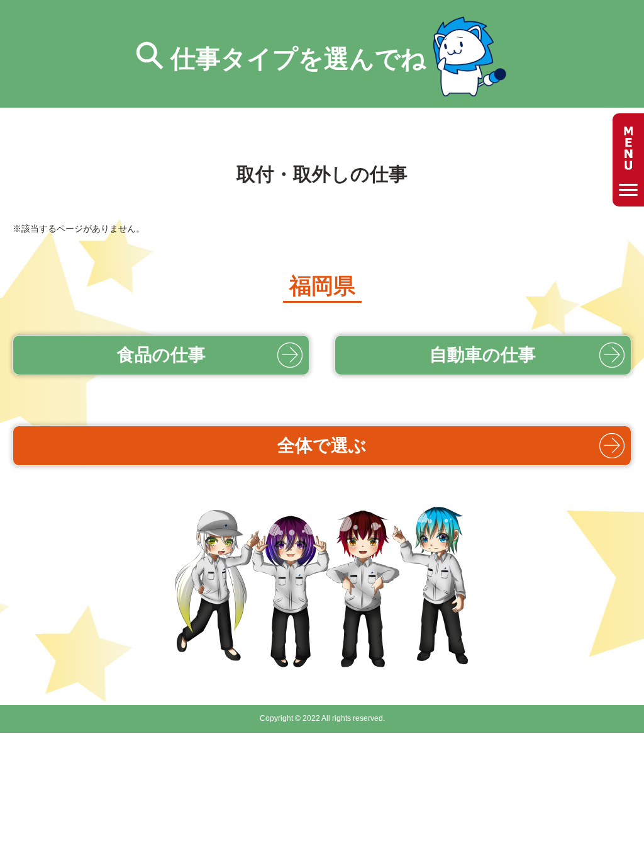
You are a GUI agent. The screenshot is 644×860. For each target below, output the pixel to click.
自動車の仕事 (483, 355)
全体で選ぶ (322, 445)
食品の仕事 (161, 355)
